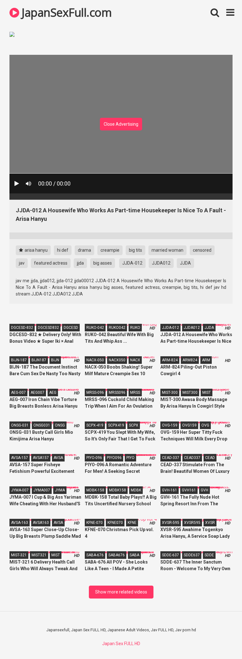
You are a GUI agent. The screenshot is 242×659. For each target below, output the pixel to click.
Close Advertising (121, 124)
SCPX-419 (94, 425)
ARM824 (189, 360)
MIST (206, 392)
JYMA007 (41, 490)
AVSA (58, 458)
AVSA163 (41, 522)
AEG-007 (18, 392)
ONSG (60, 425)
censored (202, 250)
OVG (205, 425)
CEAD (210, 458)
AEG (52, 392)
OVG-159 (169, 425)
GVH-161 (169, 490)
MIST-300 (170, 392)
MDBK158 (117, 490)
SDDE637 (192, 555)
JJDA (185, 263)
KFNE (132, 522)
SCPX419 (116, 425)
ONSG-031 (20, 425)
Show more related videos (121, 591)
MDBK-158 (95, 490)
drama (84, 250)
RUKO (135, 327)
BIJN (55, 360)
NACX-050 (95, 360)
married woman (167, 250)
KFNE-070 (94, 522)
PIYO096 (114, 458)
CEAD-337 (170, 458)
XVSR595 (192, 522)
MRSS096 (117, 392)
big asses (102, 263)
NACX (135, 360)
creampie (110, 250)
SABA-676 (95, 555)
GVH (204, 490)
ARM (206, 360)
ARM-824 (170, 360)
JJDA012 (161, 263)
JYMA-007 (20, 490)
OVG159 (189, 425)
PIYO (130, 458)
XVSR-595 (170, 522)
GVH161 (189, 490)
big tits (135, 250)
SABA (134, 555)
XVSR (210, 522)
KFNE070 (115, 522)
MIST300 (190, 392)
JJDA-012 (132, 263)
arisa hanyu (36, 250)
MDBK (136, 490)
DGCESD (71, 327)
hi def (62, 250)
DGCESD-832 (22, 327)
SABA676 (116, 555)
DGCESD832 (48, 327)
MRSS (135, 392)
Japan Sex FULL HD (121, 643)
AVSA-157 (19, 458)
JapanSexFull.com (65, 12)
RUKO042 (117, 327)
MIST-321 (19, 555)
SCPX (133, 425)
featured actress (50, 263)
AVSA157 (41, 458)
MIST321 (39, 555)
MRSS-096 (95, 392)
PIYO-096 (94, 458)
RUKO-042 (95, 327)
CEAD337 (192, 458)
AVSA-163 (19, 522)
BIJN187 (39, 360)
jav (22, 263)
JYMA (60, 490)
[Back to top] (220, 639)
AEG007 (37, 392)
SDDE (209, 555)
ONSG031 (41, 425)
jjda (80, 263)
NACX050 (117, 360)
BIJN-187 (19, 360)
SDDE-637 (170, 555)
